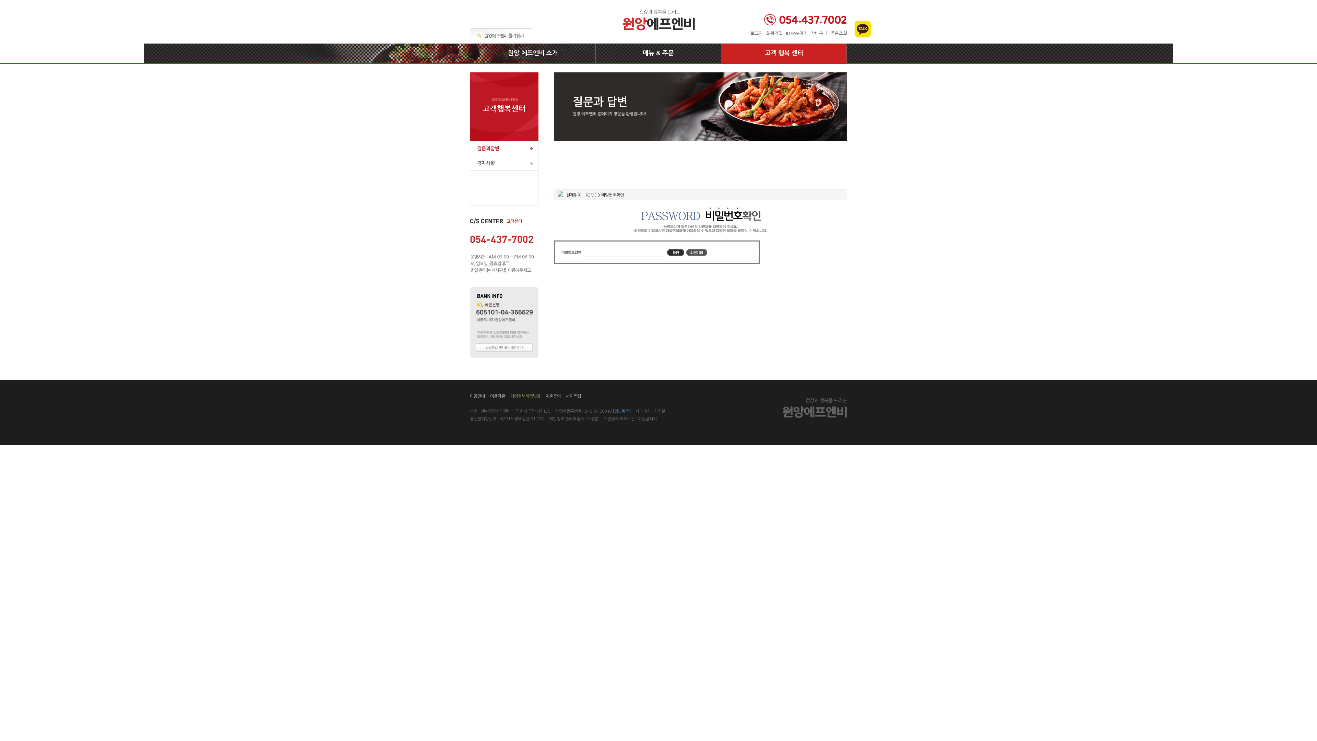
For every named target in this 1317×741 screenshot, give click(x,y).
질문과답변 (488, 148)
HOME (590, 195)
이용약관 (497, 396)
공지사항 (486, 163)
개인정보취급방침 (525, 396)
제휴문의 (553, 396)
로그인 (756, 33)
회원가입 (774, 33)
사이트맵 (573, 396)
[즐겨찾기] (501, 35)
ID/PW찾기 (796, 33)
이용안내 (477, 396)
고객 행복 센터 (784, 53)
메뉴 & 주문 (658, 53)
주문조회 (839, 33)
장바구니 (819, 33)
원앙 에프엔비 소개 (533, 53)
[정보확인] (622, 411)
